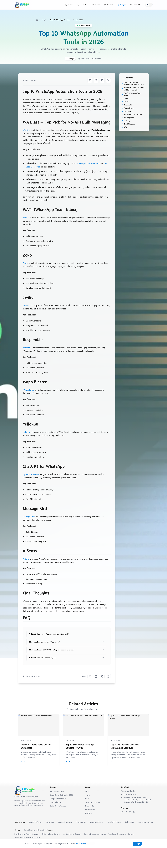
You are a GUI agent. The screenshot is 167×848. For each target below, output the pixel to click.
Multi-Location (129, 822)
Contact (87, 795)
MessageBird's (29, 516)
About (87, 791)
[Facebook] (122, 812)
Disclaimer (88, 813)
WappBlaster (28, 390)
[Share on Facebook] (102, 80)
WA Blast (26, 130)
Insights (44, 20)
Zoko (25, 263)
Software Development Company (95, 834)
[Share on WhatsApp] (108, 80)
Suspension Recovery (97, 822)
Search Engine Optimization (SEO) (61, 795)
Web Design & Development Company (121, 834)
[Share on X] (89, 80)
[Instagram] (126, 812)
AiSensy (26, 558)
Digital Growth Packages (58, 806)
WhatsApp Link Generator (88, 163)
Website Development (57, 791)
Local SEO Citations (114, 822)
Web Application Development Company (27, 837)
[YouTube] (130, 812)
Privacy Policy (90, 806)
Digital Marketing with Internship (34, 830)
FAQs (87, 799)
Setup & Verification (35, 822)
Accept (137, 844)
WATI (25, 217)
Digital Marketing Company (51, 834)
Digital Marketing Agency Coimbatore (26, 834)
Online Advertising (56, 802)
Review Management (65, 822)
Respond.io (28, 347)
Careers (49, 830)
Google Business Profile (58, 799)
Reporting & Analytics (145, 822)
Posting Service (81, 822)
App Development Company (72, 834)
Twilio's (26, 305)
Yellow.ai (26, 432)
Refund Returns (90, 809)
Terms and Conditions (92, 802)
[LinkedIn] (134, 812)
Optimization (50, 822)
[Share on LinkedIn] (96, 80)
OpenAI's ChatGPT (31, 474)
